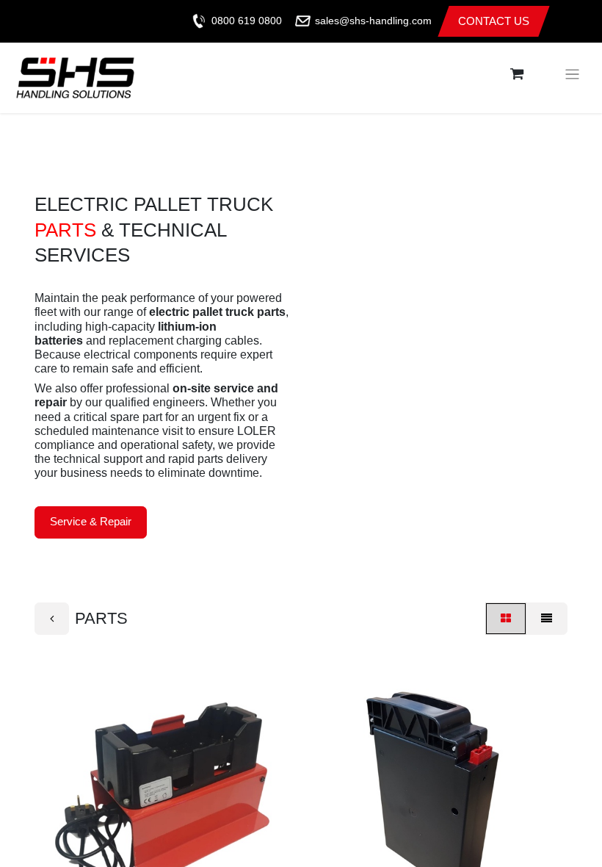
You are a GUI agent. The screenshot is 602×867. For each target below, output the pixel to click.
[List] (546, 618)
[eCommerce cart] (516, 74)
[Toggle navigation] (572, 74)
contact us (493, 21)
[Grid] (505, 618)
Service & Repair (90, 521)
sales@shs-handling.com (373, 20)
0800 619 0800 (246, 20)
